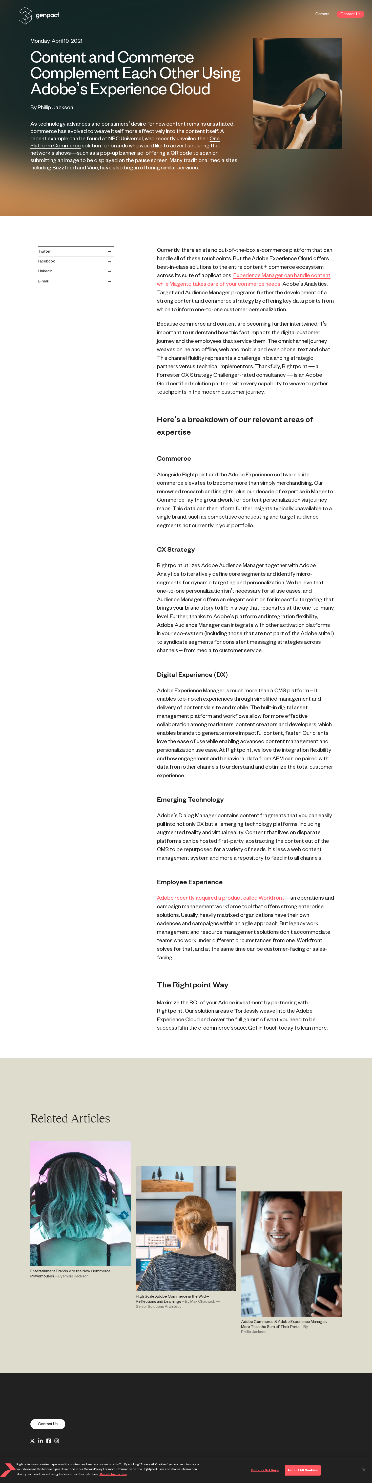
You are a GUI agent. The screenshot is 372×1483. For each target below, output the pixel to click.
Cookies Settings (265, 1470)
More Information (113, 1474)
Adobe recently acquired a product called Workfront (220, 898)
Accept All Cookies (302, 1470)
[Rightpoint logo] (39, 21)
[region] (186, 1470)
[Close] (363, 1469)
